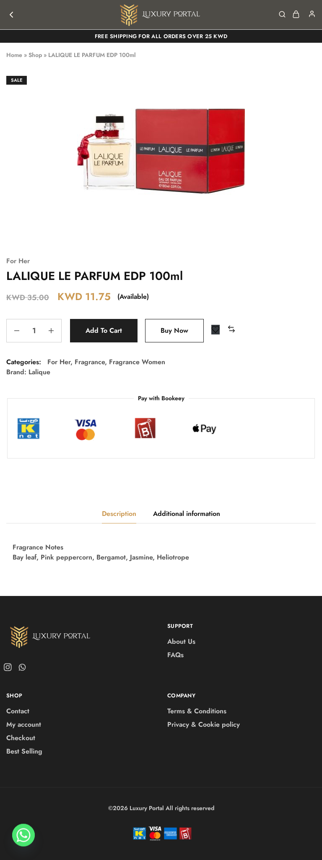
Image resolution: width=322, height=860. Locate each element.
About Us (181, 641)
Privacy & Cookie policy (203, 724)
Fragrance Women (137, 362)
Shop (35, 55)
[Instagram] (9, 669)
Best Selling (24, 751)
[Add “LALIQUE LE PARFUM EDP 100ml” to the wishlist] (215, 329)
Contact (17, 711)
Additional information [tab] (186, 513)
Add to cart (104, 330)
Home (14, 55)
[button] (231, 329)
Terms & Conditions (196, 711)
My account (23, 724)
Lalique (39, 372)
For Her (18, 261)
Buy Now (174, 330)
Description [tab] (119, 513)
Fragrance (90, 362)
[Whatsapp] (20, 669)
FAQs (175, 655)
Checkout (20, 738)
